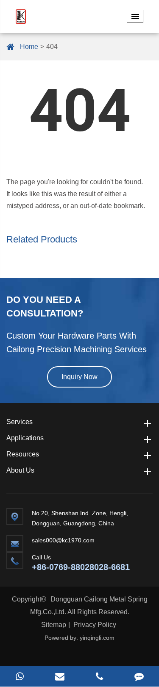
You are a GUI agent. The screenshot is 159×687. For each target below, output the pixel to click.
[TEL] (100, 676)
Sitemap (53, 624)
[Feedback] (139, 676)
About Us (20, 470)
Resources (22, 454)
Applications (25, 438)
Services (19, 421)
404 (52, 46)
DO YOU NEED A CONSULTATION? (44, 306)
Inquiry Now (79, 376)
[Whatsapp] (20, 676)
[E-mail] (60, 676)
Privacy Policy (94, 624)
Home (29, 46)
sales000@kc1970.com (63, 540)
